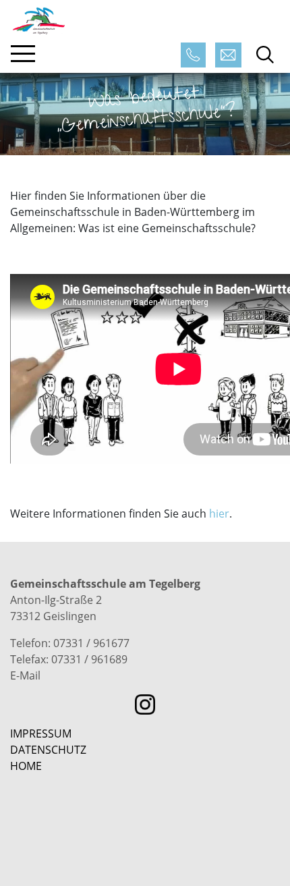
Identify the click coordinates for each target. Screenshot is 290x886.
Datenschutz (48, 749)
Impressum (40, 733)
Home (26, 765)
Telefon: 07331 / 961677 (69, 643)
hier (219, 513)
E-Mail (25, 675)
